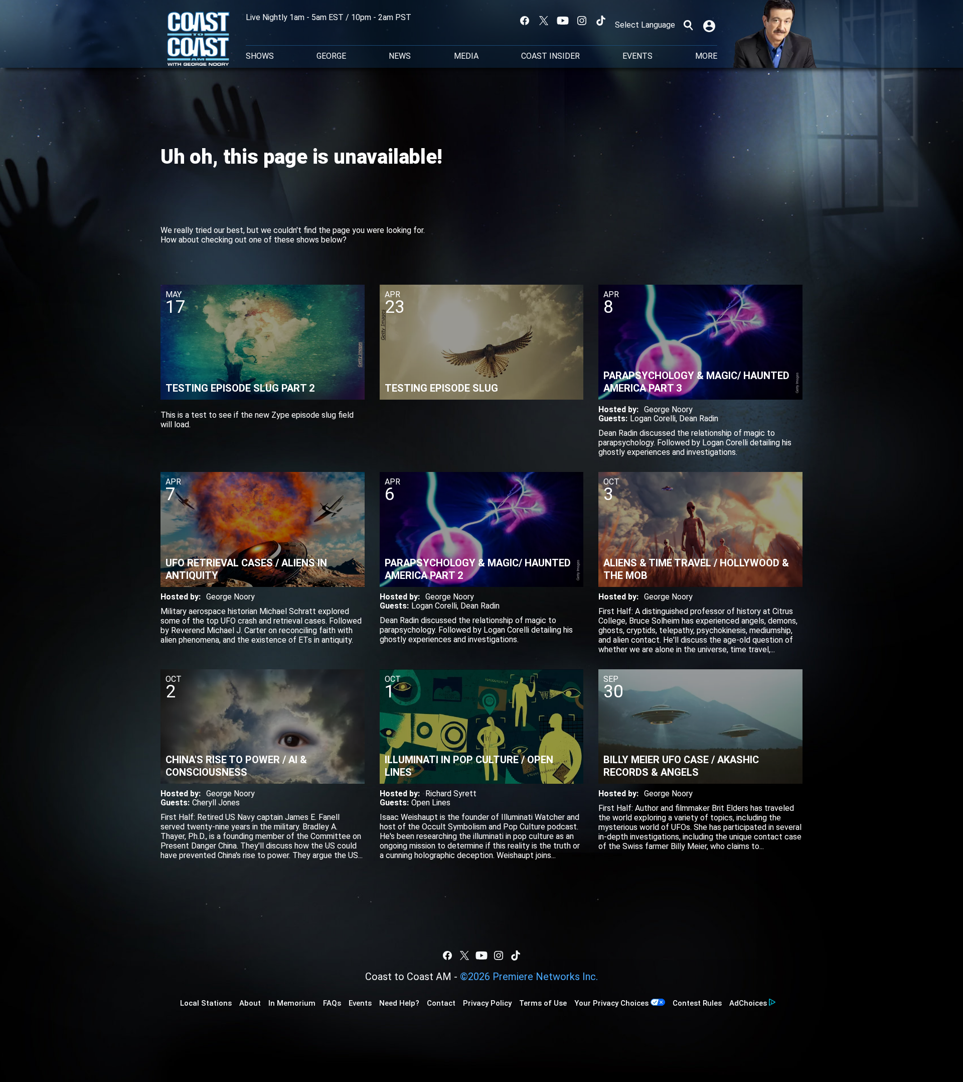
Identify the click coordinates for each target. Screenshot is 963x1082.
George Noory (668, 409)
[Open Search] (688, 25)
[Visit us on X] (544, 21)
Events (637, 56)
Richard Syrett (450, 793)
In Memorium (291, 1003)
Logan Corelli (653, 418)
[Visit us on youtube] (563, 21)
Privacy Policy (487, 1003)
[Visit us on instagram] (582, 21)
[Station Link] (198, 39)
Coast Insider (550, 56)
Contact (441, 1003)
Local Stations (206, 1003)
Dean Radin (698, 418)
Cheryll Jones (216, 802)
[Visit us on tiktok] (601, 21)
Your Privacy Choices (611, 1003)
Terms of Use (543, 1003)
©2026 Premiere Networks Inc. (529, 977)
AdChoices (748, 1003)
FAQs (332, 1003)
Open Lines (430, 802)
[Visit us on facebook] (525, 21)
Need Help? (399, 1003)
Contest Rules (697, 1003)
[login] (710, 25)
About (250, 1003)
